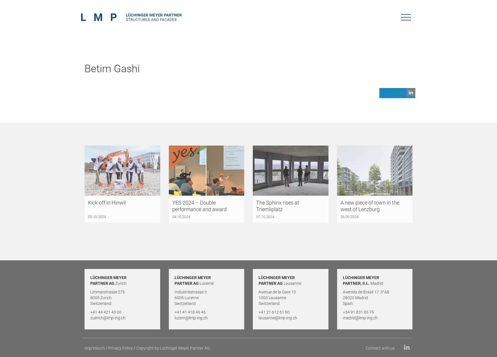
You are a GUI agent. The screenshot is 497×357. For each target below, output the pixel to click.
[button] (397, 93)
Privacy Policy (120, 348)
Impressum (95, 348)
